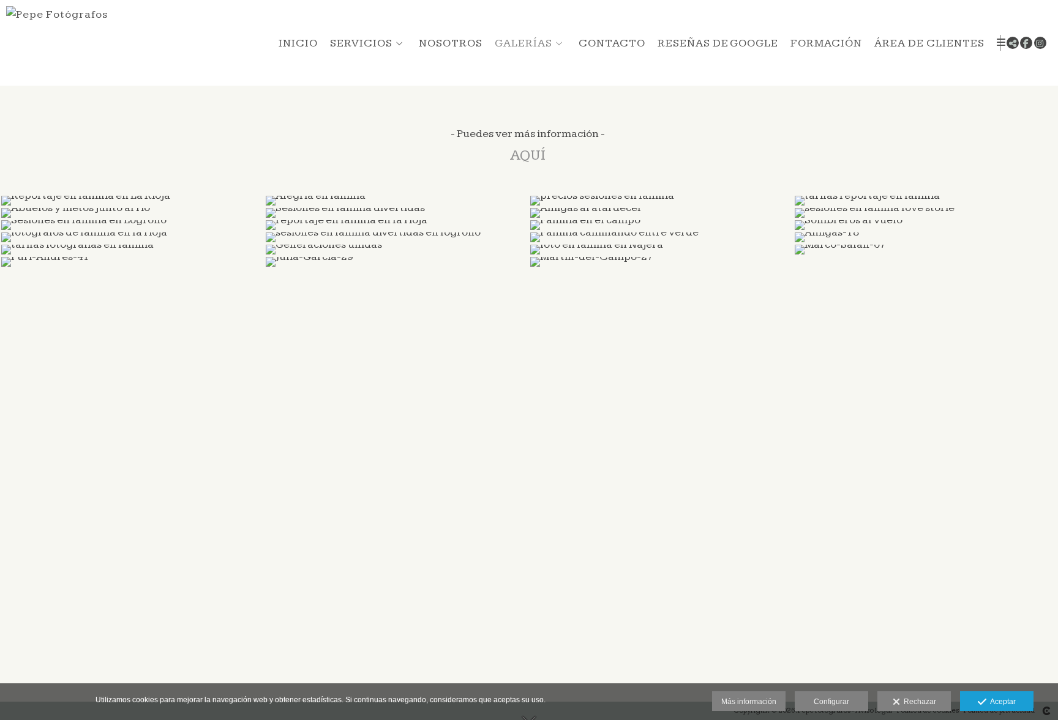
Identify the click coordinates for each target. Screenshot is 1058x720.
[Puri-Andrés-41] (132, 262)
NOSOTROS (450, 43)
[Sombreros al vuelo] (926, 225)
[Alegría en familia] (397, 201)
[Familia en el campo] (661, 225)
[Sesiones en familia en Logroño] (132, 225)
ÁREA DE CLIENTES (929, 43)
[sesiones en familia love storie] (926, 213)
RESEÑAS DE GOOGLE (718, 43)
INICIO (298, 43)
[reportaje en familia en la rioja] (397, 225)
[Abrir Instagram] (1040, 43)
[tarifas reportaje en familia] (926, 201)
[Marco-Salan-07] (926, 249)
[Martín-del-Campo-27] (661, 262)
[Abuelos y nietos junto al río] (132, 213)
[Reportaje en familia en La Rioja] (132, 201)
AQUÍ (528, 155)
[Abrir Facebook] (1026, 43)
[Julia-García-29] (397, 262)
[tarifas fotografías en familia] (132, 249)
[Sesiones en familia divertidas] (397, 213)
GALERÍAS (523, 43)
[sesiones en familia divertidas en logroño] (397, 237)
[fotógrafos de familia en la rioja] (132, 237)
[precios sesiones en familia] (661, 201)
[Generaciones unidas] (397, 249)
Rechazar (918, 701)
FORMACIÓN (826, 43)
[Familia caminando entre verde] (661, 237)
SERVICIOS (361, 43)
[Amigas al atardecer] (661, 213)
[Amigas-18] (926, 237)
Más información (748, 701)
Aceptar (1001, 701)
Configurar (831, 701)
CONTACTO (612, 43)
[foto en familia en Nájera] (661, 249)
